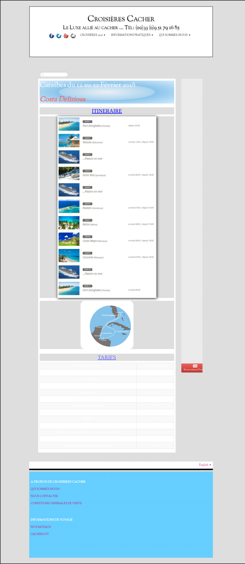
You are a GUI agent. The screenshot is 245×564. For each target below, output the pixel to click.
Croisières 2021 (93, 35)
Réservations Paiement (196, 370)
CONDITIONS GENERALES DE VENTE (56, 503)
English (205, 465)
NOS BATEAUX (41, 527)
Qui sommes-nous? (175, 35)
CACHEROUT (40, 534)
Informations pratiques (132, 35)
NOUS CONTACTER (44, 496)
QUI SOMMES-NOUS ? (45, 489)
